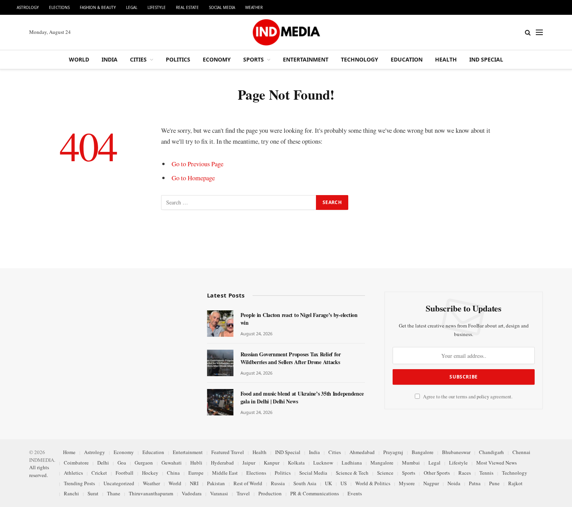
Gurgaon (144, 462)
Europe (196, 472)
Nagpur (431, 483)
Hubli (196, 462)
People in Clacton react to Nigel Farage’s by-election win (299, 319)
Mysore (407, 483)
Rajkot (515, 483)
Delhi (103, 462)
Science (385, 472)
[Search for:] (239, 202)
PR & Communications (314, 493)
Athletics (73, 472)
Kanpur (271, 462)
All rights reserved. (39, 471)
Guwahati (171, 462)
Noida (453, 483)
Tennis (486, 472)
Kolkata (296, 462)
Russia (278, 483)
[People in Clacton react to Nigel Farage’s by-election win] (220, 323)
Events (354, 493)
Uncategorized (119, 483)
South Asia (304, 483)
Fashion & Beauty (98, 7)
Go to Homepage (193, 177)
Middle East (225, 472)
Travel (243, 493)
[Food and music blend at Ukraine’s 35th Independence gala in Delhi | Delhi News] (220, 402)
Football (124, 472)
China (173, 472)
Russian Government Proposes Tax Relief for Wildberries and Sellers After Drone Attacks (290, 358)
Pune (494, 483)
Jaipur (248, 462)
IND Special (486, 59)
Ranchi (71, 493)
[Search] (527, 32)
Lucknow (323, 462)
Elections (59, 7)
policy (483, 396)
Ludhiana (352, 462)
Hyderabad (222, 462)
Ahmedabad (362, 452)
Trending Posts (79, 483)
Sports (253, 59)
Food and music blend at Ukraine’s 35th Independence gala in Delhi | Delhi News (302, 397)
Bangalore (422, 452)
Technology (359, 59)
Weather (254, 7)
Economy (217, 59)
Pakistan (216, 483)
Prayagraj (393, 452)
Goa (122, 462)
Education (407, 59)
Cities (138, 59)
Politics (178, 59)
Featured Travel (227, 452)
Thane (113, 493)
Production (270, 493)
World (79, 59)
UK (328, 483)
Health (446, 59)
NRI (194, 483)
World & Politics (372, 483)
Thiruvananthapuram (151, 493)
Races (464, 472)
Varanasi (219, 493)
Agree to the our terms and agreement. (467, 396)
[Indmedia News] (286, 32)
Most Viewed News (496, 462)
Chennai (521, 452)
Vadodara (192, 493)
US (343, 483)
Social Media (222, 7)
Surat (93, 493)
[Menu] (539, 32)
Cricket (99, 472)
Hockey (150, 472)
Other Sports (437, 472)
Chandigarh (491, 452)
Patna (475, 483)
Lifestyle (156, 7)
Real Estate (187, 7)
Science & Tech (352, 472)
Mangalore (381, 462)
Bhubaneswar (456, 452)
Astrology (28, 7)
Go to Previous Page (197, 163)
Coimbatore (76, 462)
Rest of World (247, 483)
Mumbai (411, 462)
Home (69, 452)
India (110, 59)
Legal (131, 7)
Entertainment (305, 59)
